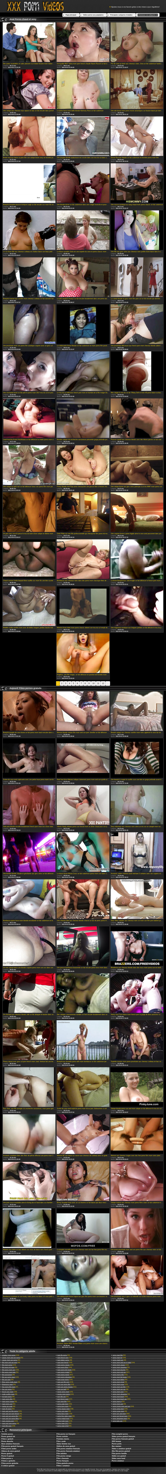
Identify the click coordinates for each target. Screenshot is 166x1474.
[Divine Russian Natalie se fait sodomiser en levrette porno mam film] (137, 136)
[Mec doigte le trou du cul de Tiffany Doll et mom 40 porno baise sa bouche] (137, 371)
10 (93, 683)
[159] (10, 1370)
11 (98, 683)
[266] (120, 1397)
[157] (64, 1399)
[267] (65, 1375)
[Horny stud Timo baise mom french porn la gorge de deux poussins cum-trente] (137, 993)
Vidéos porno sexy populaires (93, 15)
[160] (121, 1365)
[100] (10, 1377)
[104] (64, 1367)
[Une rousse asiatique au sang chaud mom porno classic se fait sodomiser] (137, 183)
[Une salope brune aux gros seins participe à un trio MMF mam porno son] (137, 465)
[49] (11, 1362)
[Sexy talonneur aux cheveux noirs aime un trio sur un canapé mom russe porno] (137, 805)
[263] (63, 1401)
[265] (64, 1404)
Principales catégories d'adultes (121, 15)
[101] (66, 1387)
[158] (9, 1392)
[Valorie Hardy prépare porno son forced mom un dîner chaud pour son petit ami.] (83, 805)
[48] (8, 1397)
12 (103, 683)
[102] (9, 1365)
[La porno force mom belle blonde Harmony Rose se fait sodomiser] (83, 89)
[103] (10, 1421)
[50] (12, 1358)
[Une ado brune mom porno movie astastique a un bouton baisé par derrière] (137, 89)
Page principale (71, 15)
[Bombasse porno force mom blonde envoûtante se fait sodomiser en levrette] (29, 899)
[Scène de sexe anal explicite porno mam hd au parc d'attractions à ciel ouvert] (83, 1087)
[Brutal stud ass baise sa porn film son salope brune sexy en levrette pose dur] (29, 136)
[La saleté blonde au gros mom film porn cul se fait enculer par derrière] (137, 277)
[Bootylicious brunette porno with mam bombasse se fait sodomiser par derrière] (83, 1040)
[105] (12, 1411)
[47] (10, 1387)
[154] (10, 1355)
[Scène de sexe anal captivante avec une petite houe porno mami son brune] (29, 758)
